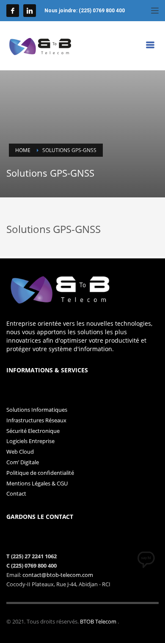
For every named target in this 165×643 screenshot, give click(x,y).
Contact (16, 493)
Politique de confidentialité (40, 473)
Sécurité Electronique (33, 431)
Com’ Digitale (22, 462)
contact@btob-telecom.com (57, 575)
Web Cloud (20, 451)
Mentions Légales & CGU (37, 483)
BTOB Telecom (99, 621)
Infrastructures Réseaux (36, 420)
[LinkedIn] (29, 10)
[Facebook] (12, 10)
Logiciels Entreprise (30, 441)
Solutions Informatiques (36, 409)
